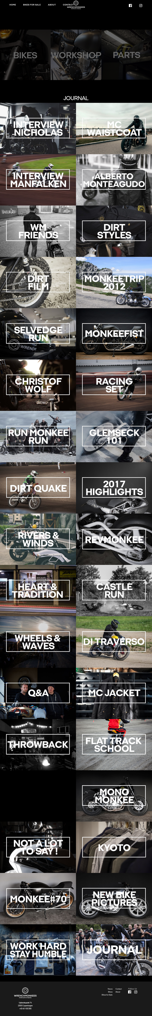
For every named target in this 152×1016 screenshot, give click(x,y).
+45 (21, 1009)
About (52, 5)
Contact (68, 5)
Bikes (110, 992)
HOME (13, 5)
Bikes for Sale (107, 995)
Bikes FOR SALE (32, 5)
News (110, 989)
